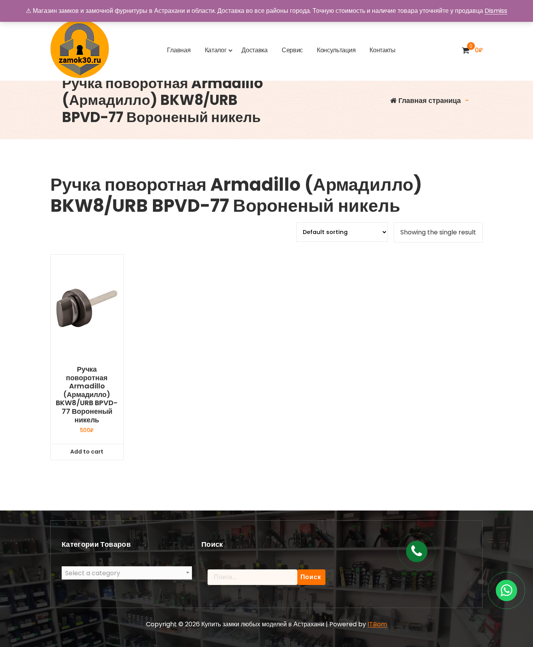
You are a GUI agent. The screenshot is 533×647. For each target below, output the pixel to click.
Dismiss (496, 10)
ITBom (377, 624)
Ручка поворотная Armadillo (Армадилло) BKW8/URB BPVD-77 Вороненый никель (87, 394)
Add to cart (86, 452)
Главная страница (429, 100)
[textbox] (127, 573)
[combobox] (127, 573)
